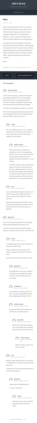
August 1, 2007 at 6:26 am (21, 146)
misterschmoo (12, 90)
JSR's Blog (18, 3)
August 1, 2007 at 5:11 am (18, 126)
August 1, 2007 (7, 23)
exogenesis (17, 286)
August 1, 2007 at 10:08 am (21, 381)
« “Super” (6, 75)
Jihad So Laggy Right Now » (25, 75)
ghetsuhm (11, 217)
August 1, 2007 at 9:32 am (18, 357)
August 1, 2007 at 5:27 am (21, 268)
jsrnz (12, 186)
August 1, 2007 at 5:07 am (18, 240)
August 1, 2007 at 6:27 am (21, 306)
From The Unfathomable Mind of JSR (20, 67)
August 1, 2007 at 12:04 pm (24, 398)
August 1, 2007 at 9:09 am (24, 321)
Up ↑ (25, 419)
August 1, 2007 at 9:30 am (18, 188)
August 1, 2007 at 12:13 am (15, 92)
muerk (13, 124)
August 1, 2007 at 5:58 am (21, 288)
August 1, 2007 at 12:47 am (15, 219)
